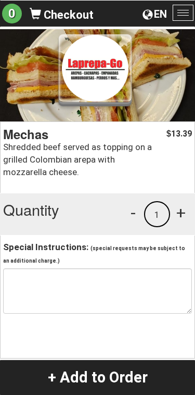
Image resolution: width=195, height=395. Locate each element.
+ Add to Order (98, 377)
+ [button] (181, 213)
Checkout (67, 14)
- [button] (133, 213)
